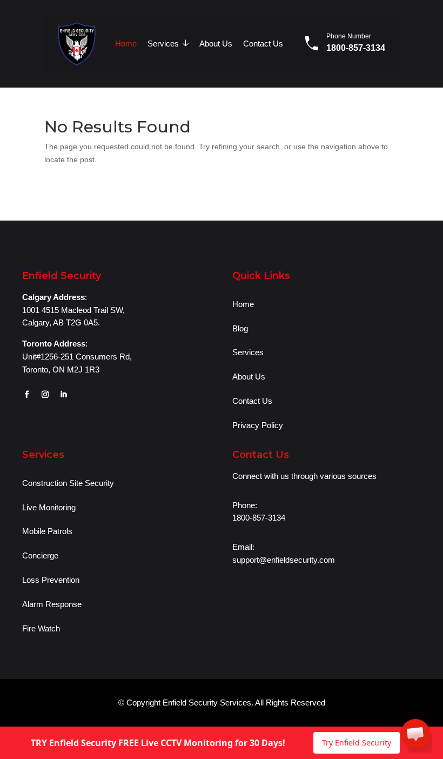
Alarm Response (52, 604)
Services (168, 43)
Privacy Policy (257, 425)
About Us (215, 43)
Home (126, 43)
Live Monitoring (49, 507)
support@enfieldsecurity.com (283, 559)
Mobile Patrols (47, 531)
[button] (415, 733)
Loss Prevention (50, 579)
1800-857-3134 (355, 47)
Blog (240, 328)
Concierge (40, 555)
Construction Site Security (68, 483)
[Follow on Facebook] (26, 395)
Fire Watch (41, 628)
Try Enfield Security (356, 742)
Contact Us (263, 43)
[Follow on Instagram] (45, 395)
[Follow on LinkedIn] (63, 395)
